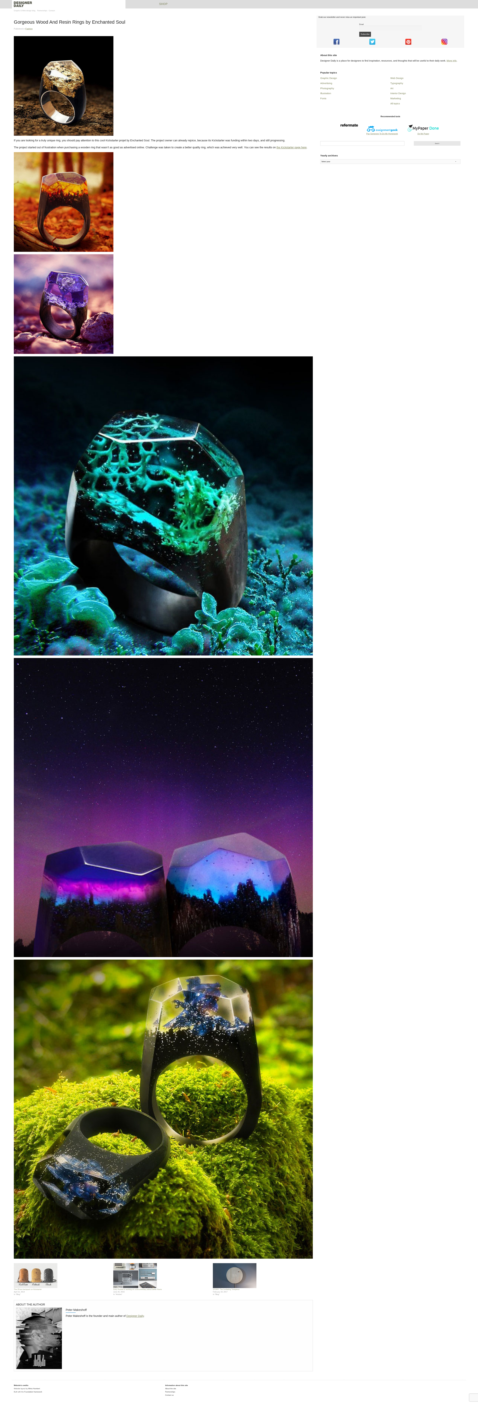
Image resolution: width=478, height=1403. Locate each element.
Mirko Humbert (34, 1389)
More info (452, 60)
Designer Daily (135, 1315)
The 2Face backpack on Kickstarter (28, 1289)
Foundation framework (33, 1392)
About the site (170, 1389)
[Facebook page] (336, 42)
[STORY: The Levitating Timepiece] (261, 1275)
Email (361, 24)
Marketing (395, 98)
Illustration (325, 93)
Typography (396, 83)
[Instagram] (444, 42)
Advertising (326, 83)
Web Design (397, 78)
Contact (52, 11)
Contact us (169, 1395)
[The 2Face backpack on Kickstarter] (62, 1275)
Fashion (29, 29)
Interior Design (398, 93)
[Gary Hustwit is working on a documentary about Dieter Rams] (161, 1275)
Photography (327, 88)
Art (391, 88)
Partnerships (42, 11)
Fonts (323, 98)
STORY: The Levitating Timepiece (226, 1289)
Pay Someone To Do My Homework (382, 134)
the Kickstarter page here (291, 147)
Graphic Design (328, 78)
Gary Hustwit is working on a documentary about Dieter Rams (137, 1289)
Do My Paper (423, 134)
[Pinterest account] (408, 42)
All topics (395, 103)
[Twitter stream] (372, 42)
